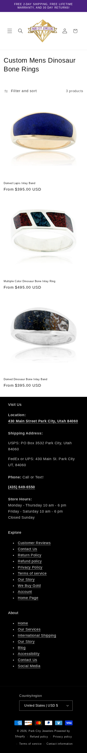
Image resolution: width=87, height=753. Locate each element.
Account (25, 592)
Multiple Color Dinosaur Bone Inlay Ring (29, 281)
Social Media (29, 666)
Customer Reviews (34, 543)
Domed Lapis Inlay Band (19, 183)
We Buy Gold (29, 586)
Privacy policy (62, 736)
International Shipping (37, 635)
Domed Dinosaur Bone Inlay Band (25, 379)
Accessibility (28, 654)
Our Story (26, 579)
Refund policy (30, 561)
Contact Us (27, 549)
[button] (9, 31)
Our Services (29, 629)
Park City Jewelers (41, 730)
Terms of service (32, 573)
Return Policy (29, 555)
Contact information (60, 743)
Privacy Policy (30, 567)
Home (23, 623)
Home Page (28, 598)
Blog (22, 648)
